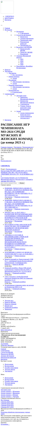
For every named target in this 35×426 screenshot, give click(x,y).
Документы (8, 71)
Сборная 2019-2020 (7, 403)
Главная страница (7, 147)
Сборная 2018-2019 (7, 405)
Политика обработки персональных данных (15, 412)
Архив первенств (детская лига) (26, 117)
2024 (21, 61)
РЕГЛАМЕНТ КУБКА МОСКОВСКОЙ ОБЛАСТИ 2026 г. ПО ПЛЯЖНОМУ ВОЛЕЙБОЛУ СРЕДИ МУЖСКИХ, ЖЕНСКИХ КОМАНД (18, 227)
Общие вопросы (14, 76)
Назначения (24, 54)
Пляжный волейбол (19, 273)
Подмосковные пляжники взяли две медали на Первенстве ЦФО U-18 (19, 286)
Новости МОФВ (18, 264)
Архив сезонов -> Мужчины (10, 391)
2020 (21, 64)
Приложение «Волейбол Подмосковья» (24, 67)
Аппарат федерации (27, 38)
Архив (14, 78)
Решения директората (16, 85)
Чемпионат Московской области (27, 98)
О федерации (24, 33)
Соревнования (9, 94)
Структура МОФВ (7, 352)
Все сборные (5, 400)
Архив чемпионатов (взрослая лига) (27, 113)
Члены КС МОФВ (26, 52)
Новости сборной (10, 304)
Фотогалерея (9, 364)
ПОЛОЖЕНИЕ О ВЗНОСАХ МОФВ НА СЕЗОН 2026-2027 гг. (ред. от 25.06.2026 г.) (19, 253)
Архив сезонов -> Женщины (10, 393)
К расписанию (17, 92)
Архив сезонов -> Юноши (9, 395)
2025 (21, 59)
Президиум (24, 37)
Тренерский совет (26, 40)
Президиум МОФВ (7, 354)
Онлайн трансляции (11, 368)
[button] (17, 374)
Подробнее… (5, 424)
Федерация (8, 30)
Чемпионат (8, 309)
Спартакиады (24, 104)
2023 (21, 63)
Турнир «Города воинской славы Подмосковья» (25, 107)
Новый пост (9, 306)
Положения (12, 80)
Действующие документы (21, 82)
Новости (7, 69)
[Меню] (1, 25)
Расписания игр (14, 90)
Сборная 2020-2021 (7, 402)
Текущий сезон (21, 95)
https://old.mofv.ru (6, 330)
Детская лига (9, 300)
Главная (7, 28)
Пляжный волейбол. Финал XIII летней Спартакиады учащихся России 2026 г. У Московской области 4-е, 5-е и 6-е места (18, 269)
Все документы (17, 75)
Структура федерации (23, 35)
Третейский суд (25, 45)
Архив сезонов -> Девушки (10, 396)
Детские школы (10, 369)
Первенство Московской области (27, 101)
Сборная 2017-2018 (7, 407)
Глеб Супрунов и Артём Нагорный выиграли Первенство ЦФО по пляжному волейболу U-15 (19, 278)
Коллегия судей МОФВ (24, 47)
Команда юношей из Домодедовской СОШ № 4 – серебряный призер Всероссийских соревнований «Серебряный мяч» (19, 261)
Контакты (8, 120)
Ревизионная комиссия (24, 42)
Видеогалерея (9, 366)
